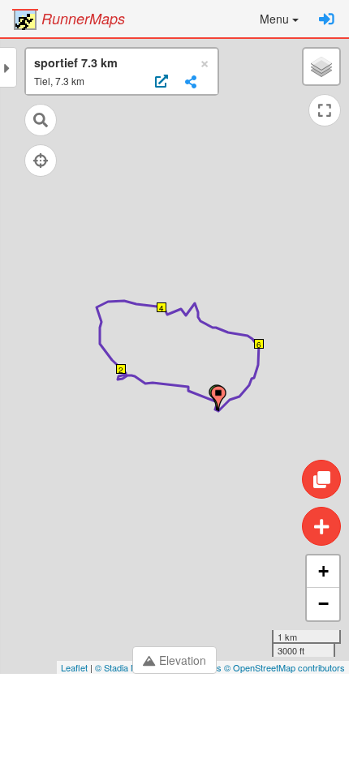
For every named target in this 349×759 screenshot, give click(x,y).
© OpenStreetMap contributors (284, 667)
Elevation (182, 660)
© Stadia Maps (124, 667)
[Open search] (40, 120)
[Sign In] (326, 18)
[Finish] (218, 398)
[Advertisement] (174, 718)
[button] (279, 19)
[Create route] (321, 526)
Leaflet (74, 667)
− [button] (323, 604)
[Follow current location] (40, 160)
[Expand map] (324, 110)
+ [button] (323, 571)
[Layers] (321, 66)
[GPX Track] (159, 82)
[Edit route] (321, 479)
